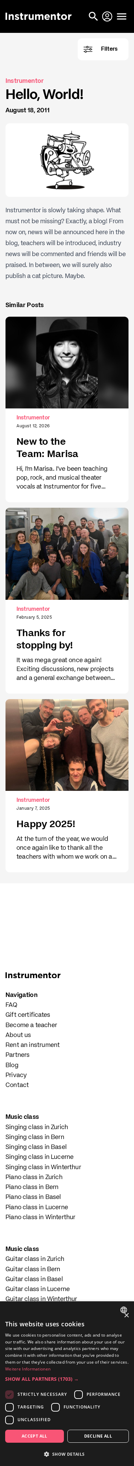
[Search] (94, 16)
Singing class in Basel (36, 1147)
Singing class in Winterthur (43, 1167)
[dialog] (67, 1383)
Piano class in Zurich (34, 1177)
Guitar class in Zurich (34, 1259)
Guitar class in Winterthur (41, 1299)
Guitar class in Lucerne (37, 1289)
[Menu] (122, 16)
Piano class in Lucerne (36, 1207)
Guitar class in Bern (32, 1269)
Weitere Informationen (28, 1369)
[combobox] (124, 1309)
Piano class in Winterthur (40, 1217)
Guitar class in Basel (34, 1279)
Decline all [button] (98, 1436)
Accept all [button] (34, 1436)
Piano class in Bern (31, 1187)
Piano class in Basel (33, 1197)
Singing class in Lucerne (39, 1157)
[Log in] (108, 16)
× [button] (126, 1315)
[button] (67, 1378)
